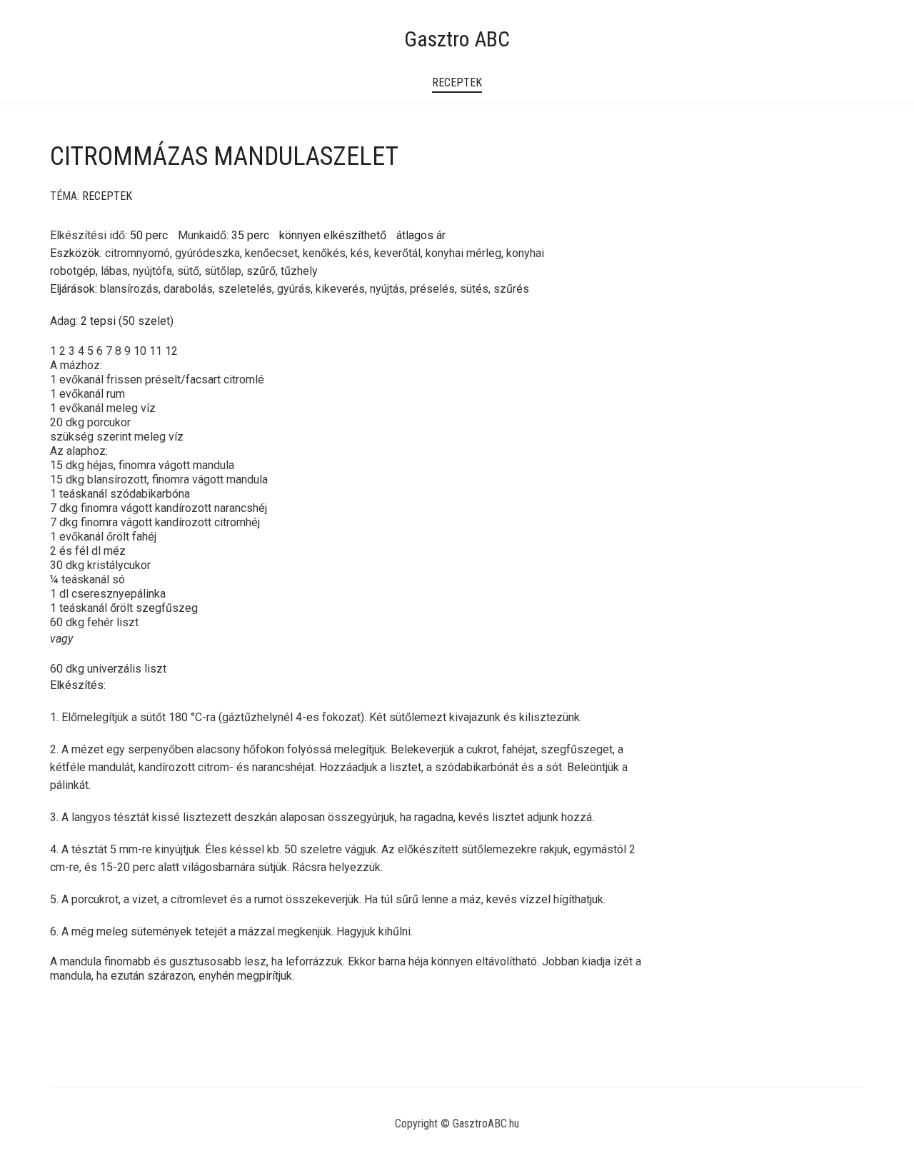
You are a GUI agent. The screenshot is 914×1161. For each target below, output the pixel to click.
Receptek (457, 82)
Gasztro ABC (457, 38)
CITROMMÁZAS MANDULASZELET (224, 156)
